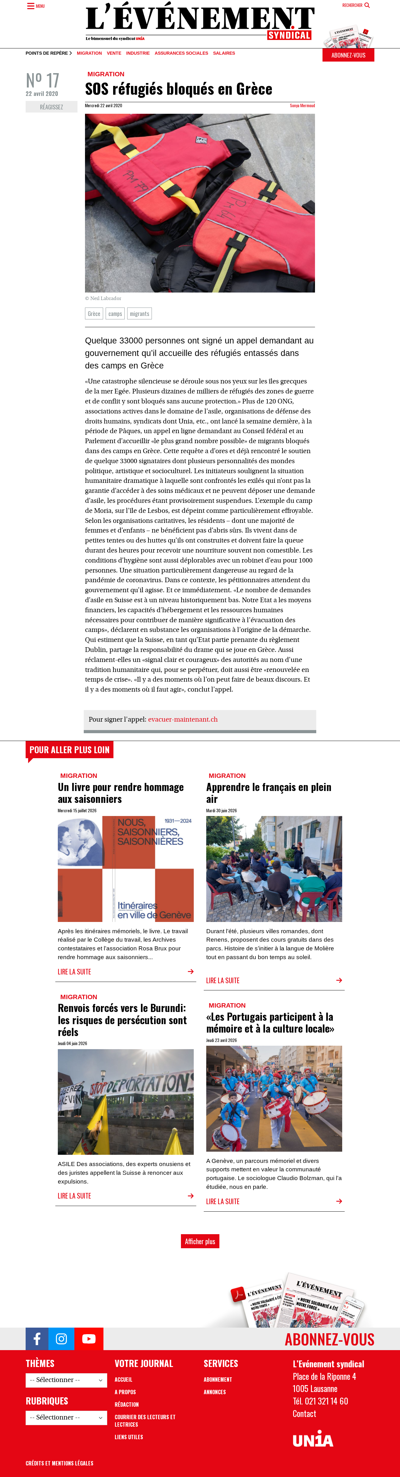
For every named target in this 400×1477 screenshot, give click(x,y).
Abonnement (218, 1379)
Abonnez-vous (348, 55)
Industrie (138, 53)
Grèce (94, 313)
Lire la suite (74, 971)
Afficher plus (200, 1241)
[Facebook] (37, 1339)
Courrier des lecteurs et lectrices (145, 1420)
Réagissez (51, 107)
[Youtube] (88, 1339)
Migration (89, 53)
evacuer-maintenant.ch (183, 720)
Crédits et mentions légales (59, 1463)
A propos (125, 1392)
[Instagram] (61, 1339)
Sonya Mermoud (302, 105)
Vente (114, 53)
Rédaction (127, 1404)
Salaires (224, 53)
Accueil (123, 1379)
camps (115, 313)
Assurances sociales (181, 53)
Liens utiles (129, 1437)
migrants (139, 313)
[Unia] (313, 1438)
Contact (304, 1413)
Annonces (215, 1392)
